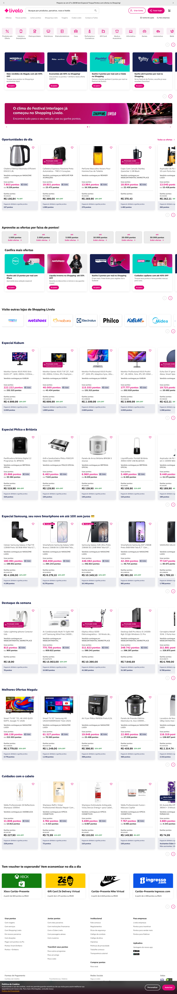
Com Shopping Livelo (13, 930)
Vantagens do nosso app (143, 947)
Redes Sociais (96, 975)
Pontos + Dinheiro (12, 950)
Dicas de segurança (98, 930)
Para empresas (140, 918)
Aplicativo (137, 943)
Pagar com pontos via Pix (14, 942)
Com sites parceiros (55, 923)
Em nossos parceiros (13, 934)
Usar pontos (10, 918)
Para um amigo (53, 955)
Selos (162, 975)
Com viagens (10, 923)
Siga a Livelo (95, 979)
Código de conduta (97, 934)
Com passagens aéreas (57, 934)
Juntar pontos (54, 918)
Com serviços (10, 926)
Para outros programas (57, 951)
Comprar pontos (97, 962)
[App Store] (136, 951)
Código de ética (96, 938)
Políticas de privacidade (99, 946)
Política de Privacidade (10, 991)
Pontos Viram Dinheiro (13, 946)
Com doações (10, 938)
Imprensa (94, 942)
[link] (14, 10)
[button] (4, 3)
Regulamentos (96, 926)
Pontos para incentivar (142, 926)
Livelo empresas (139, 923)
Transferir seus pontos (58, 947)
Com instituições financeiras (59, 926)
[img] (169, 980)
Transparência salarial (99, 953)
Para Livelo (52, 959)
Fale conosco (95, 923)
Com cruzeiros (53, 938)
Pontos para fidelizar (141, 934)
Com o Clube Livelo (55, 930)
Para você (94, 966)
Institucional (96, 918)
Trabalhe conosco (97, 950)
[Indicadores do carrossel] (88, 127)
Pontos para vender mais (143, 930)
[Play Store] (136, 954)
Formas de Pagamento (15, 975)
